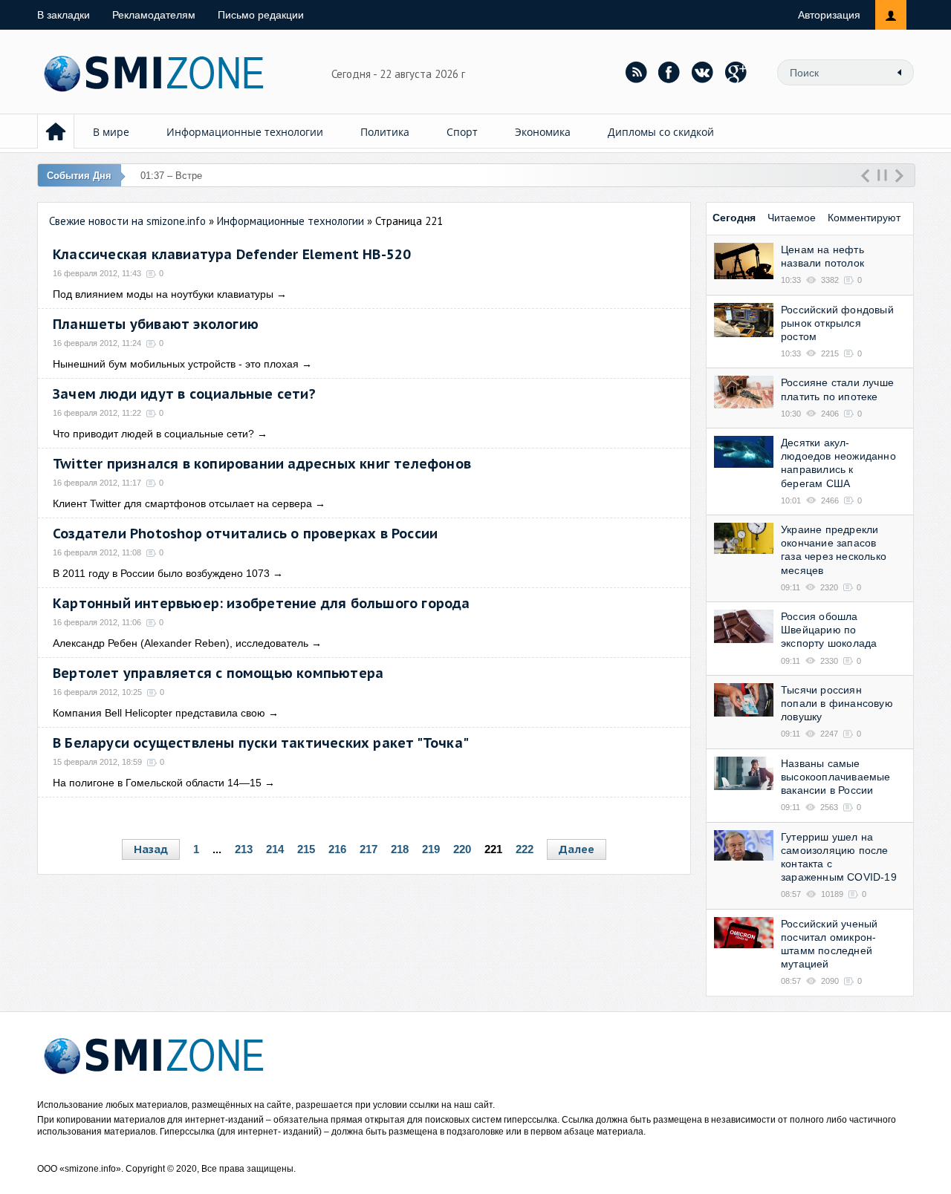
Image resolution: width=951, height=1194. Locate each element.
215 (306, 849)
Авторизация (829, 15)
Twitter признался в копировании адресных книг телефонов (262, 463)
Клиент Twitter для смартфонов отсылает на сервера (182, 503)
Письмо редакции (261, 15)
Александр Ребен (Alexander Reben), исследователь (180, 643)
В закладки (63, 15)
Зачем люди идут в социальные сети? (184, 393)
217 (368, 849)
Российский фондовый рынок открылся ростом (837, 323)
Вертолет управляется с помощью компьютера (218, 673)
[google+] (736, 72)
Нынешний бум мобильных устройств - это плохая (176, 364)
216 (337, 849)
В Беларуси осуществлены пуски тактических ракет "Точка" (261, 742)
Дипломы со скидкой (661, 132)
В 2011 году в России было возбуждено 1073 (161, 573)
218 (400, 849)
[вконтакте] (703, 72)
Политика (384, 132)
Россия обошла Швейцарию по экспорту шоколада (829, 629)
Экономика (543, 132)
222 (524, 849)
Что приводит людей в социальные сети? (153, 434)
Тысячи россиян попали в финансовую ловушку (837, 703)
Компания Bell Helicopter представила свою (159, 713)
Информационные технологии (244, 132)
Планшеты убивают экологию (156, 324)
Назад (151, 849)
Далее (576, 849)
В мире (111, 132)
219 (431, 849)
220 (462, 849)
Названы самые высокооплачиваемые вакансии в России (836, 776)
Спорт (462, 132)
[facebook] (669, 72)
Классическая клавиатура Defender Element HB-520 (232, 254)
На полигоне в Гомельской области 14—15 (157, 783)
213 (244, 849)
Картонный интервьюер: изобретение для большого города (261, 603)
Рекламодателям (153, 15)
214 (275, 849)
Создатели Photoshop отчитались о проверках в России (245, 533)
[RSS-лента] (636, 72)
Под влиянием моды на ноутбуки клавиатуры (163, 294)
